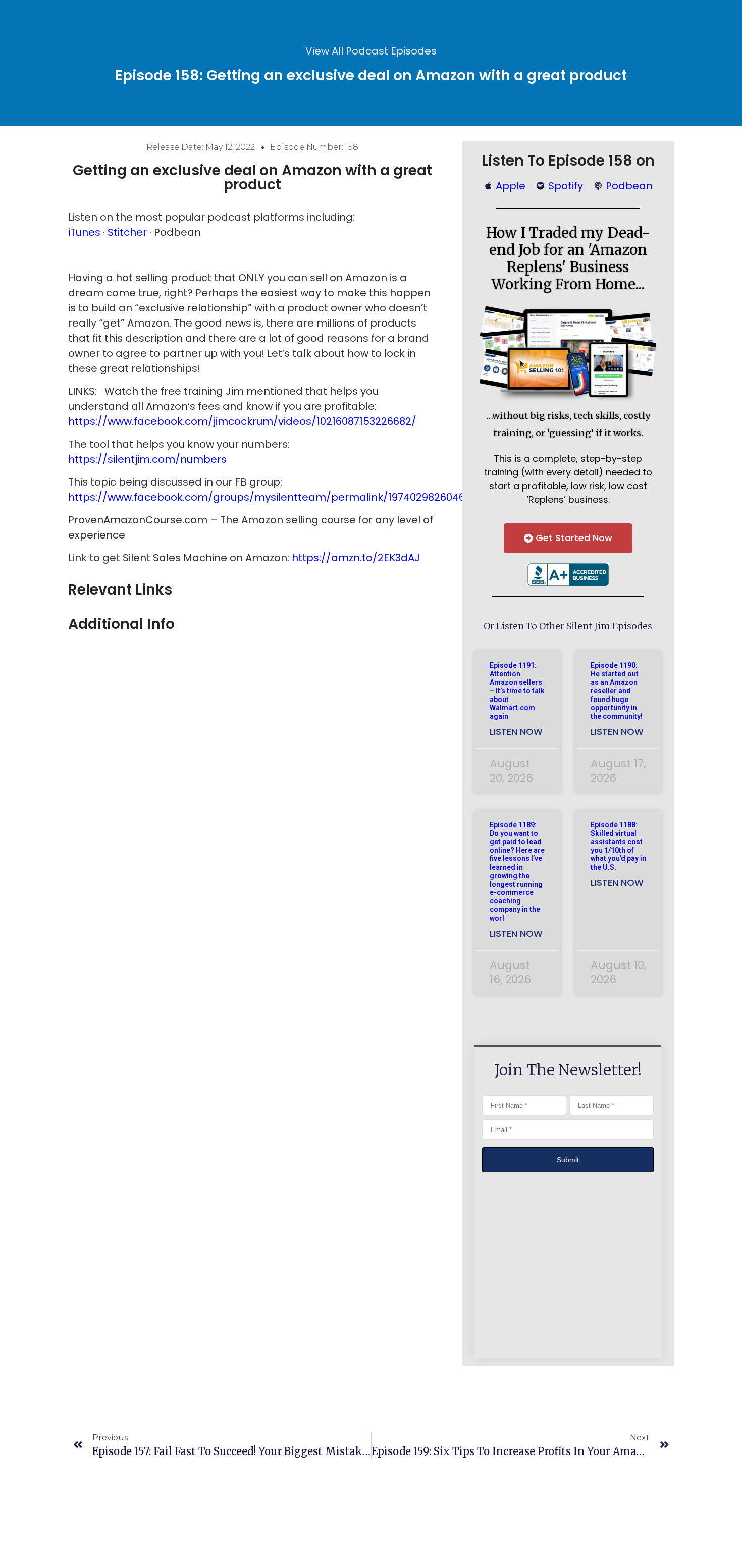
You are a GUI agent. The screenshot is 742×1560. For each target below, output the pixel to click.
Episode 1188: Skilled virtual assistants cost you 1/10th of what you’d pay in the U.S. (618, 846)
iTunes (84, 232)
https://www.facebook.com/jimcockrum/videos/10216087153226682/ (242, 421)
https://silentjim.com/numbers (147, 459)
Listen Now (516, 731)
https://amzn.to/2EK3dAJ (356, 558)
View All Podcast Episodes (371, 51)
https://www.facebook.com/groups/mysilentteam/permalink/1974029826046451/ (277, 497)
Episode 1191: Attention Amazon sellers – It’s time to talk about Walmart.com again (517, 690)
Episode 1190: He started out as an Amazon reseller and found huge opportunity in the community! (617, 690)
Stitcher (128, 232)
